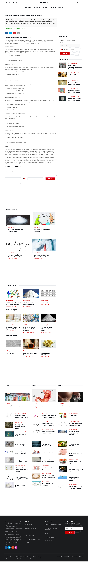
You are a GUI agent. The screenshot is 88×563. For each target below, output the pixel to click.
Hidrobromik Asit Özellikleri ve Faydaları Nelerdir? (75, 479)
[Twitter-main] (9, 2)
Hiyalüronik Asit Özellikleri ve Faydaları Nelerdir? (75, 453)
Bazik (46, 533)
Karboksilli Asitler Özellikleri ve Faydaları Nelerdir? (21, 417)
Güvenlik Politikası (31, 532)
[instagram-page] (16, 547)
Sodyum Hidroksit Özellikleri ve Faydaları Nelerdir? (75, 433)
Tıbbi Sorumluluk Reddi (32, 539)
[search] (81, 2)
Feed (71, 556)
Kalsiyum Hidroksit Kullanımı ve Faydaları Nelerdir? (47, 329)
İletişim (60, 7)
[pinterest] (14, 33)
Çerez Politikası (30, 535)
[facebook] (6, 33)
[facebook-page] (6, 547)
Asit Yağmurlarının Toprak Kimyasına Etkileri (20, 426)
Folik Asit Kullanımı (66, 406)
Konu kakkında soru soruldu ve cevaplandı (16, 28)
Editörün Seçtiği (44, 300)
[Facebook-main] (6, 2)
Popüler (36, 7)
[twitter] (10, 33)
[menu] (77, 2)
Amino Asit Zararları (74, 74)
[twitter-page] (9, 547)
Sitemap (76, 556)
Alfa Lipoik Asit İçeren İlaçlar (52, 528)
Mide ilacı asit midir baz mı (53, 524)
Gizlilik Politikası (30, 528)
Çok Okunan (11, 227)
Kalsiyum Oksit (10, 353)
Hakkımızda (28, 524)
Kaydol (65, 53)
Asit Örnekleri (73, 415)
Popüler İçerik (9, 300)
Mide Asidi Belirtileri (48, 452)
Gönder (50, 178)
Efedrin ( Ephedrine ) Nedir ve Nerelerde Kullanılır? (29, 329)
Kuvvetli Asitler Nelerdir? (15, 406)
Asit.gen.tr (44, 2)
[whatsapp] (18, 33)
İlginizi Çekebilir (9, 351)
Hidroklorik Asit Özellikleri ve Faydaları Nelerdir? (75, 67)
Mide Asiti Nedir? (39, 406)
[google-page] (12, 547)
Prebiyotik (48, 541)
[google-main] (13, 2)
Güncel (8, 403)
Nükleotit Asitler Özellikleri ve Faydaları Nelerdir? (21, 469)
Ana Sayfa (28, 7)
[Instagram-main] (16, 2)
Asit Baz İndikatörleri (47, 303)
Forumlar (53, 7)
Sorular (45, 7)
